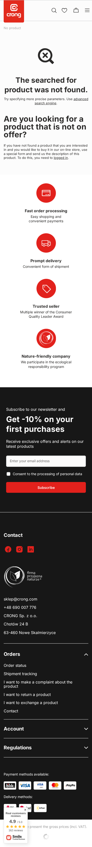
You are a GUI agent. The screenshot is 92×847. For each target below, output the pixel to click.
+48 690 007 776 (20, 607)
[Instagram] (20, 550)
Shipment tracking (20, 674)
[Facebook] (9, 550)
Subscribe (46, 487)
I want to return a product (27, 695)
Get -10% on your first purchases (39, 424)
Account (14, 729)
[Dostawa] (40, 808)
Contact (11, 711)
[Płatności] (10, 785)
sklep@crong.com (20, 599)
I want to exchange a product (31, 703)
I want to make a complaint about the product (38, 684)
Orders (12, 654)
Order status (15, 665)
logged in (61, 158)
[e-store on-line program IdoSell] (46, 837)
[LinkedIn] (31, 550)
